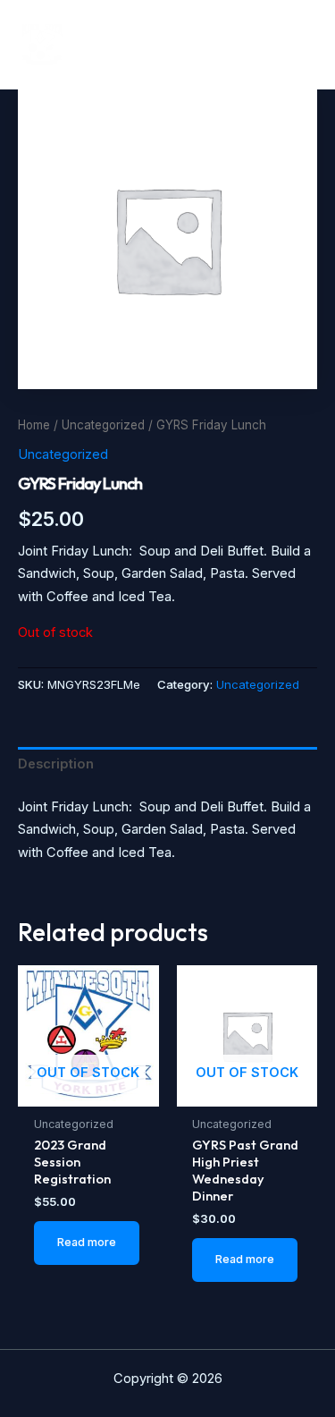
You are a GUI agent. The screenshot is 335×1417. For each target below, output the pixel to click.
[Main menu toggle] (297, 44)
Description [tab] (56, 764)
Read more (86, 1242)
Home (34, 425)
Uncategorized (103, 425)
